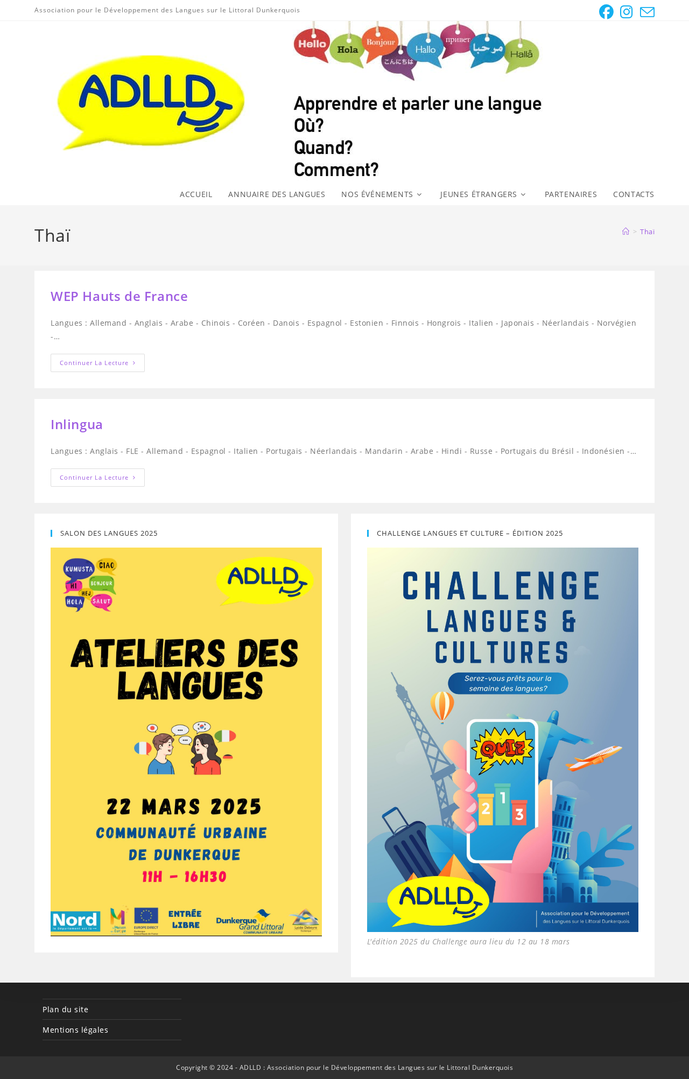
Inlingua (77, 424)
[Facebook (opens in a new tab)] (606, 12)
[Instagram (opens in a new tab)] (627, 12)
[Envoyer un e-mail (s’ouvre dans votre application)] (646, 12)
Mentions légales (75, 1030)
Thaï (647, 231)
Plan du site (65, 1009)
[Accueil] (626, 231)
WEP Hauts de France (119, 296)
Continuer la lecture (102, 365)
